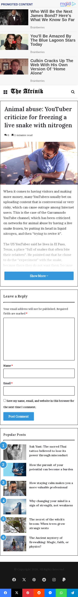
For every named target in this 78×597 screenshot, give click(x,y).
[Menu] (5, 93)
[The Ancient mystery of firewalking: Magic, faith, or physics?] (14, 543)
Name (8, 365)
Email (7, 383)
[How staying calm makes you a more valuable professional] (14, 488)
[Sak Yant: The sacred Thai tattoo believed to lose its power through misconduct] (14, 452)
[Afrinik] (27, 91)
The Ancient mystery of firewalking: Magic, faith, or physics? (49, 542)
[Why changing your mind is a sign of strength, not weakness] (14, 506)
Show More (38, 276)
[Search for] (73, 93)
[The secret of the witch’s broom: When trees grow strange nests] (14, 525)
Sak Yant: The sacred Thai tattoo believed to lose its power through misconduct (48, 451)
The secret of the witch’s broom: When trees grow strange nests (47, 524)
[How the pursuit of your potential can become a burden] (14, 470)
